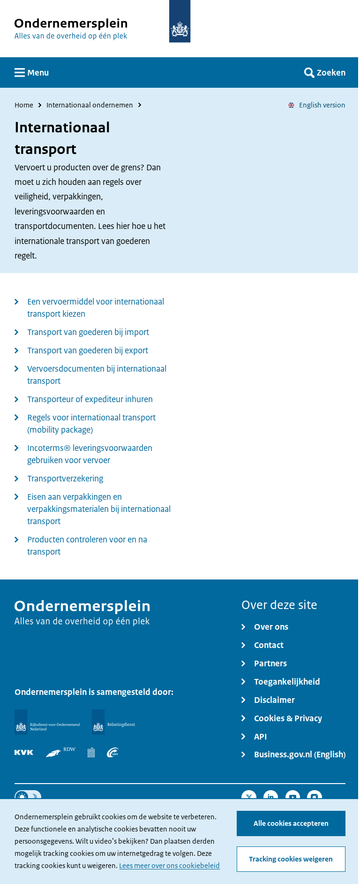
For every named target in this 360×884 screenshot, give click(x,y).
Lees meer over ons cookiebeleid (169, 865)
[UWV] (113, 752)
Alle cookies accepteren (291, 823)
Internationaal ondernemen (89, 105)
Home (24, 105)
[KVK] (24, 752)
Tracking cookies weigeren (291, 858)
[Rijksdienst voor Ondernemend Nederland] (47, 722)
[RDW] (61, 752)
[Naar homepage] (179, 21)
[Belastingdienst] (113, 722)
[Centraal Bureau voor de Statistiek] (91, 752)
